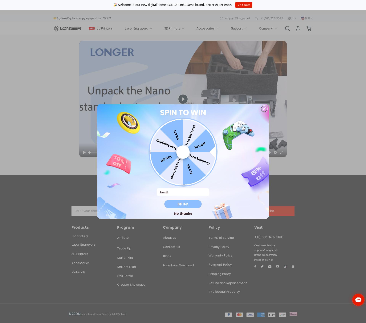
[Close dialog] (264, 109)
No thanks (183, 213)
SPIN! (183, 204)
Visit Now (244, 5)
